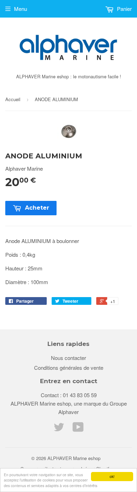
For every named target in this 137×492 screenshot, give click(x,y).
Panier (124, 8)
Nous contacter (68, 357)
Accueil (12, 99)
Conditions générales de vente (68, 367)
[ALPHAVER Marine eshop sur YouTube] (78, 429)
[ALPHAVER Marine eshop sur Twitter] (59, 429)
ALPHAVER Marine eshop (73, 458)
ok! (112, 476)
